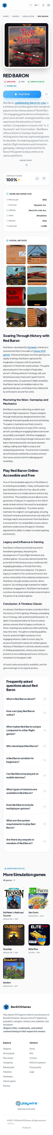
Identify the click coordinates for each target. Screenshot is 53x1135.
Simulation (28, 16)
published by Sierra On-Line (30, 102)
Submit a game (9, 1081)
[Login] (43, 5)
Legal (32, 1072)
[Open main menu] (48, 5)
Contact (33, 1058)
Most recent (8, 1058)
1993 (42, 916)
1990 (23, 81)
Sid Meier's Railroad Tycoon (13, 914)
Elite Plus (33, 949)
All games (7, 1049)
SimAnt (7, 982)
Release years (9, 1067)
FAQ (31, 1053)
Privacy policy (35, 1067)
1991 (38, 952)
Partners (6, 1086)
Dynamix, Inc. (40, 205)
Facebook (27, 1128)
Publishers (7, 1072)
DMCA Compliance (38, 1062)
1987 (16, 952)
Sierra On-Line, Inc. (38, 210)
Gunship (7, 949)
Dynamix (32, 347)
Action (31, 952)
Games (15, 16)
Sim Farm (33, 912)
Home (6, 16)
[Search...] (30, 5)
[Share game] (26, 165)
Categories (8, 1062)
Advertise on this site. (26, 1109)
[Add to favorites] (46, 94)
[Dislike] (44, 178)
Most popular (8, 1053)
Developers (8, 1076)
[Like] (37, 178)
